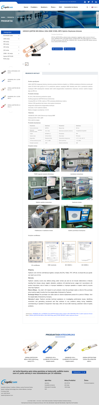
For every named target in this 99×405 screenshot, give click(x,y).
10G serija (6, 50)
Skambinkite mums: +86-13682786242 (68, 1)
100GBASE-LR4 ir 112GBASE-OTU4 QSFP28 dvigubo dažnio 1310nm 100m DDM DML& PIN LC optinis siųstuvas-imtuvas (62, 313)
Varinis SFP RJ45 (8, 56)
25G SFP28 (67, 383)
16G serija (6, 47)
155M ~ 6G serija (8, 53)
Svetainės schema (66, 400)
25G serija (6, 44)
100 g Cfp (45, 402)
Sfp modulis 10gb (53, 402)
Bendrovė (44, 7)
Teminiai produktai (57, 400)
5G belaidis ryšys (8, 35)
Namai (26, 7)
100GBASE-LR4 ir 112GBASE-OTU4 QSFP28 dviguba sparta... (50, 359)
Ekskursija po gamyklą (50, 387)
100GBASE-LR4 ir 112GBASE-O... (14, 80)
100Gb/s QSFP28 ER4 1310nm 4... (14, 105)
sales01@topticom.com (7, 395)
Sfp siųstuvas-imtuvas (26, 402)
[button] (10, 66)
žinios (53, 7)
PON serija (6, 58)
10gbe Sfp (68, 402)
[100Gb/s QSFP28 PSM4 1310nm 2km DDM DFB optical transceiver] (89, 347)
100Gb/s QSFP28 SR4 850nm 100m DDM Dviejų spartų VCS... (31, 359)
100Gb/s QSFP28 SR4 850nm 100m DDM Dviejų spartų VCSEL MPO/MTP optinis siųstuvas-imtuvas (53, 315)
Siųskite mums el (58, 49)
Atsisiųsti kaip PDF (70, 49)
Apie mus (47, 383)
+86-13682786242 (5, 393)
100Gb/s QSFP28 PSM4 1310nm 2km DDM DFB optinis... (89, 359)
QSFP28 (29, 17)
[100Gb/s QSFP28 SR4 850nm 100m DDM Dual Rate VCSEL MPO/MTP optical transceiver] (31, 347)
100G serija (20, 17)
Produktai (34, 7)
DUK (60, 7)
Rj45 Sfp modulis (61, 402)
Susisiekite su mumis (71, 7)
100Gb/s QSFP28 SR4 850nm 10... (14, 88)
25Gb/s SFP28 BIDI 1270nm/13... (14, 71)
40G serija (6, 41)
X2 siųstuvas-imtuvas (38, 402)
